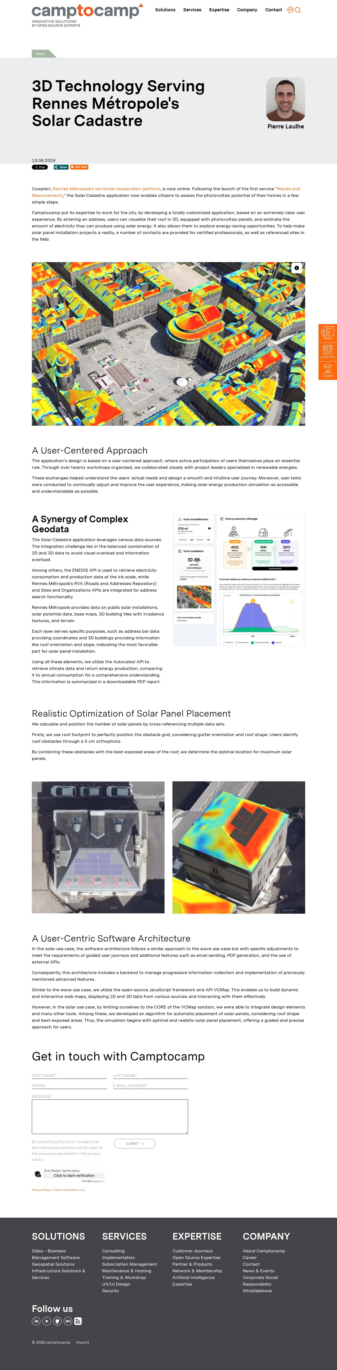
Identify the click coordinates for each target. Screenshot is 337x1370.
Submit (132, 1144)
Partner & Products (192, 1264)
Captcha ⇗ (93, 1181)
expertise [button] (219, 9)
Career (250, 1257)
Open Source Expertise (196, 1257)
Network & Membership (197, 1270)
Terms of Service (65, 1190)
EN (290, 9)
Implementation (118, 1257)
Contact (273, 9)
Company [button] (247, 9)
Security (110, 1290)
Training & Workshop (124, 1277)
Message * (42, 1096)
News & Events (258, 1270)
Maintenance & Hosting (126, 1270)
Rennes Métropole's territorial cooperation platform (106, 188)
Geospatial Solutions (53, 1264)
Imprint (82, 1342)
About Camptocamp (264, 1250)
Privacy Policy (41, 1190)
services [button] (192, 9)
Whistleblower (258, 1290)
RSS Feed (81, 167)
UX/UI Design (116, 1284)
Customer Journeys (192, 1250)
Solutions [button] (165, 9)
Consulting (113, 1250)
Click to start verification (74, 1176)
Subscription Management (129, 1264)
